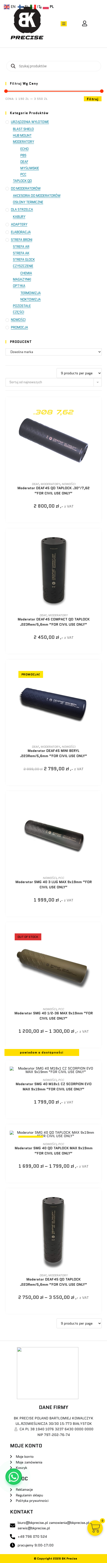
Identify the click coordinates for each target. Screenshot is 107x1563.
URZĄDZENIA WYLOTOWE (30, 122)
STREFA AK (21, 253)
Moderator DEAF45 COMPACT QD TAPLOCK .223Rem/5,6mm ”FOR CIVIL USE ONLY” (54, 622)
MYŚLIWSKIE (29, 168)
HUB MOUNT (22, 135)
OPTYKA (19, 285)
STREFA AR (21, 246)
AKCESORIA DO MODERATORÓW (36, 195)
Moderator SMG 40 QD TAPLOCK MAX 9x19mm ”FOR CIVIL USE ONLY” (54, 1151)
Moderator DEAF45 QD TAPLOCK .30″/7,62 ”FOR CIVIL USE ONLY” (53, 491)
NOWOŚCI (18, 319)
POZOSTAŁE (22, 306)
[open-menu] (63, 23)
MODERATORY (23, 141)
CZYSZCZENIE (23, 266)
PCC (23, 174)
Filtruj (93, 99)
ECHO (24, 149)
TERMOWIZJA (30, 293)
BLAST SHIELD (23, 129)
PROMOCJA (19, 327)
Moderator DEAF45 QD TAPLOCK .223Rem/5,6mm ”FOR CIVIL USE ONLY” (53, 1282)
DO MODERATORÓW (26, 188)
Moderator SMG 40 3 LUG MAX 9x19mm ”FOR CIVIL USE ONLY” (53, 884)
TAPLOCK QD (22, 181)
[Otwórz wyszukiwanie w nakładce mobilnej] (53, 66)
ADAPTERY (19, 224)
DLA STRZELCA (22, 209)
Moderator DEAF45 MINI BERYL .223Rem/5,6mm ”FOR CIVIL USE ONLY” (53, 753)
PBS (23, 155)
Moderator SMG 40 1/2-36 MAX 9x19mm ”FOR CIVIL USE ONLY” (53, 1016)
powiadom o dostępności (41, 1052)
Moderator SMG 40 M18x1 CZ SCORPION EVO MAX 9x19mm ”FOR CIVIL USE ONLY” (54, 1086)
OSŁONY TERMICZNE (28, 202)
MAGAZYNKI (22, 279)
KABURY (19, 216)
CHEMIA (26, 273)
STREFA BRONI (21, 239)
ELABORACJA (21, 232)
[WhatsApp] (13, 1476)
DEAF (24, 161)
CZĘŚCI (18, 312)
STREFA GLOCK (24, 259)
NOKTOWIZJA (30, 299)
